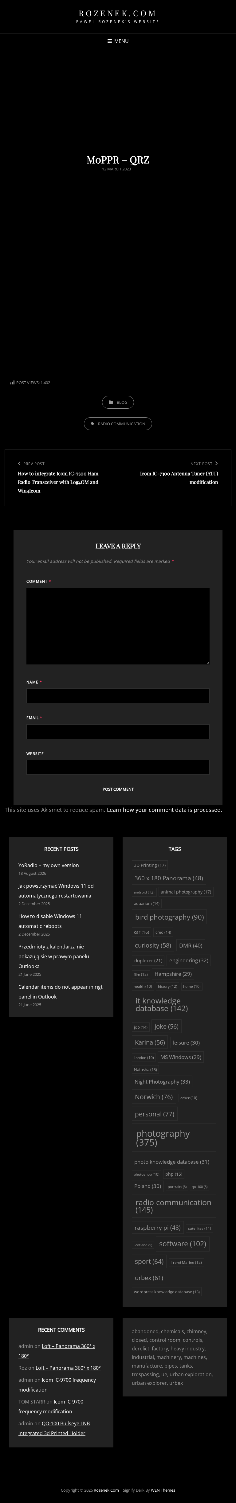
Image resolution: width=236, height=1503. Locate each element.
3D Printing (150, 865)
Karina (150, 1042)
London (144, 1057)
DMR (190, 945)
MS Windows (180, 1057)
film (141, 974)
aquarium (146, 903)
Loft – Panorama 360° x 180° (68, 1368)
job (141, 1027)
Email (34, 717)
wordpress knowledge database (167, 1292)
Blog (122, 402)
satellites (199, 1228)
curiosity (153, 945)
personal (154, 1113)
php (173, 1174)
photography (163, 1137)
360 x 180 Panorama (169, 878)
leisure (186, 1042)
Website (35, 753)
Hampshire (173, 973)
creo (163, 932)
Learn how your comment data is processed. (164, 809)
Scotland (143, 1245)
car (141, 932)
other (188, 1098)
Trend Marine (186, 1262)
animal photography (186, 892)
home (192, 986)
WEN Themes (163, 1490)
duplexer (148, 960)
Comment (38, 581)
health (143, 986)
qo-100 (199, 1187)
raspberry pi (158, 1228)
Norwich (154, 1096)
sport (149, 1261)
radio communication (121, 423)
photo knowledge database (171, 1161)
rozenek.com (118, 13)
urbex (149, 1277)
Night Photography (162, 1081)
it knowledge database (162, 1004)
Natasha (145, 1069)
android (144, 892)
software (182, 1243)
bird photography (169, 917)
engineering (188, 960)
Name (34, 682)
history (167, 986)
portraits (177, 1187)
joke (167, 1026)
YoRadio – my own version (48, 865)
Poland (147, 1186)
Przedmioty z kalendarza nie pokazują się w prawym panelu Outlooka (53, 956)
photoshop (146, 1174)
